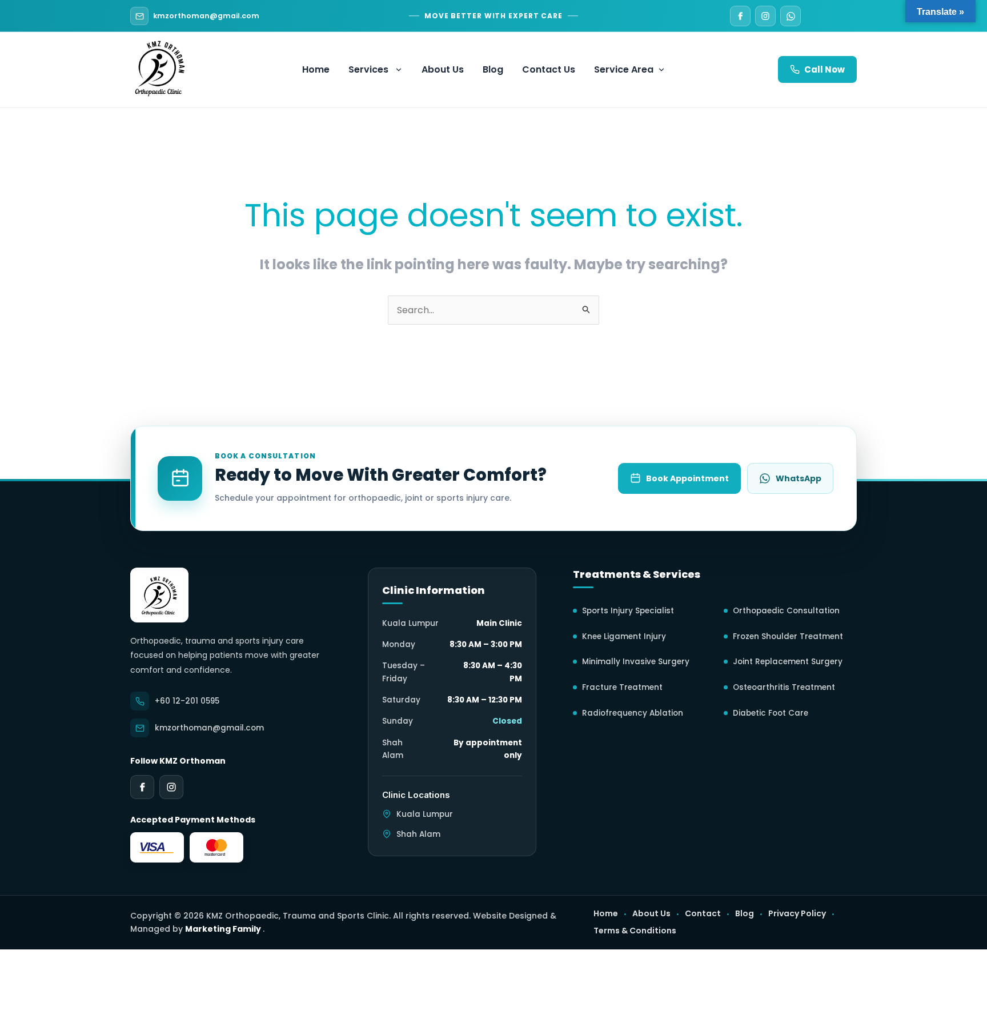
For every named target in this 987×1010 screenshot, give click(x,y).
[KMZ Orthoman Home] (160, 67)
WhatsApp (798, 478)
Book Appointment (687, 478)
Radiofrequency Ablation (632, 713)
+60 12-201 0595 (187, 701)
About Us (443, 69)
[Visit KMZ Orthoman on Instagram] (765, 16)
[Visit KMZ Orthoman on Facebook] (740, 16)
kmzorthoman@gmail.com (206, 16)
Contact (703, 913)
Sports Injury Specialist (628, 610)
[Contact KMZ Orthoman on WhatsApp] (790, 16)
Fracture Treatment (622, 687)
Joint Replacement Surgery (787, 661)
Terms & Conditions (634, 930)
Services (368, 69)
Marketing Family (224, 929)
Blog (493, 69)
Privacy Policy (797, 913)
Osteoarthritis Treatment (784, 687)
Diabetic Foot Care (770, 713)
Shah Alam (418, 834)
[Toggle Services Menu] (401, 70)
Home (316, 69)
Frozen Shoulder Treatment (788, 636)
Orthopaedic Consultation (786, 610)
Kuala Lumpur (424, 814)
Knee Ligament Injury (624, 636)
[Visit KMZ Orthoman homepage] (159, 595)
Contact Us (548, 69)
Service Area (623, 69)
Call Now (824, 69)
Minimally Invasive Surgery (635, 661)
